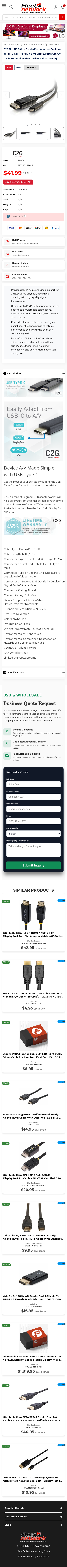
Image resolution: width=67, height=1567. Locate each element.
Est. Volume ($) (12, 828)
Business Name (12, 791)
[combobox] (30, 17)
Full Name (10, 779)
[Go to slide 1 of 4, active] (27, 125)
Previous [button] (6, 95)
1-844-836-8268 (41, 1546)
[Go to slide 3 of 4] (35, 125)
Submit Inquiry (33, 865)
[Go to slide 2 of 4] (31, 125)
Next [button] (60, 95)
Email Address (12, 804)
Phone (8, 816)
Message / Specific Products (17, 841)
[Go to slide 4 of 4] (39, 125)
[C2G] (18, 154)
